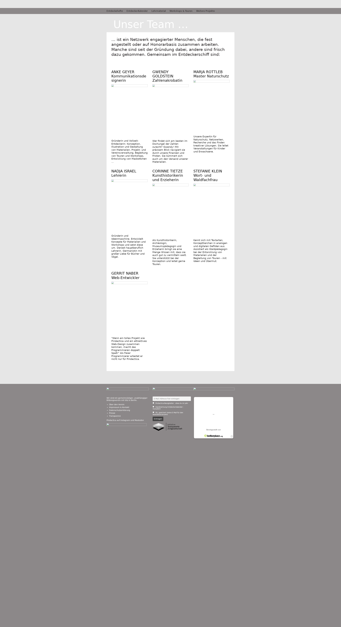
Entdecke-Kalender (137, 11)
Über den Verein (116, 404)
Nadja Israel (123, 173)
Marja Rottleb (211, 74)
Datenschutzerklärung (119, 410)
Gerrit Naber (125, 275)
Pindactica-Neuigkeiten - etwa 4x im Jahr (171, 403)
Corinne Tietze (167, 175)
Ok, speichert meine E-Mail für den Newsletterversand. (168, 413)
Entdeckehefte (115, 11)
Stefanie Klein (207, 175)
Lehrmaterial (158, 11)
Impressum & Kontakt (119, 407)
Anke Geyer (128, 76)
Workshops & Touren (181, 11)
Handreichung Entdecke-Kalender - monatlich (168, 408)
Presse (112, 413)
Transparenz (115, 416)
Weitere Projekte (205, 11)
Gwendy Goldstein (167, 76)
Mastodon (139, 420)
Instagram (125, 420)
